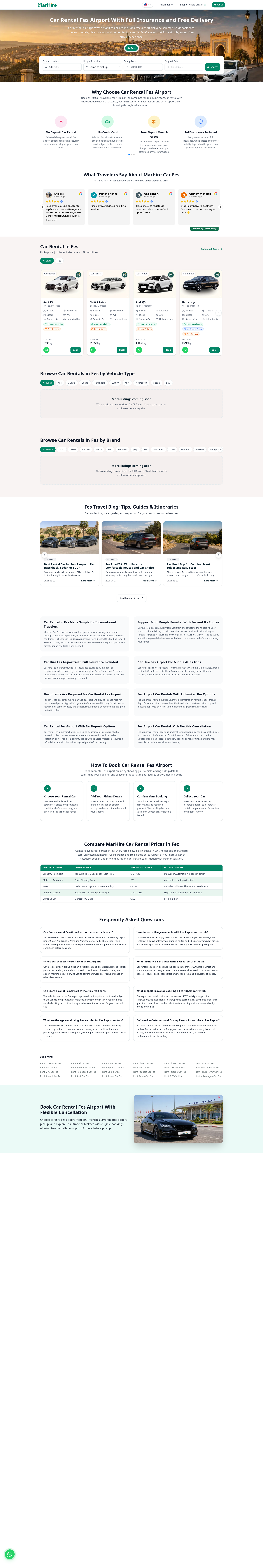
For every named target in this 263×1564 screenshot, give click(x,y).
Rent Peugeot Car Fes (144, 1071)
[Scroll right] (220, 449)
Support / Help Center (191, 4)
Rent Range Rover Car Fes (208, 1071)
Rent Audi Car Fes (80, 1063)
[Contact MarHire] (10, 1554)
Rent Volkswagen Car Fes (208, 1076)
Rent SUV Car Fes (173, 1076)
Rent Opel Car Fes (111, 1071)
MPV (127, 382)
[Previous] (44, 313)
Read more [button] (186, 220)
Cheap (85, 382)
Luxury (115, 382)
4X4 (60, 382)
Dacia (99, 449)
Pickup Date (130, 61)
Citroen (86, 449)
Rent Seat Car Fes (80, 1076)
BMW (73, 449)
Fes (59, 260)
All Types (47, 382)
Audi (61, 449)
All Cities (47, 260)
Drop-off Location (92, 61)
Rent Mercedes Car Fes (207, 1067)
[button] (220, 207)
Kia (145, 449)
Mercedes (158, 449)
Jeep (135, 449)
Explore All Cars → (210, 249)
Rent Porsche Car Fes (175, 1071)
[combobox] (62, 67)
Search (214, 67)
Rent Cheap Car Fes (143, 1063)
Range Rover (216, 449)
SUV (168, 382)
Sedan (156, 382)
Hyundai (122, 449)
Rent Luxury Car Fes (174, 1067)
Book (75, 349)
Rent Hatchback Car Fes (83, 1067)
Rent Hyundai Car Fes (113, 1067)
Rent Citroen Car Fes (174, 1063)
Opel (172, 449)
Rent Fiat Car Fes (48, 1067)
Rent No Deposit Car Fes (83, 1071)
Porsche (200, 449)
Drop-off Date (171, 61)
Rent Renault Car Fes (50, 1076)
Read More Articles (129, 598)
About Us (218, 4)
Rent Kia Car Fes (141, 1067)
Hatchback (100, 382)
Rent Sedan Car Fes (112, 1076)
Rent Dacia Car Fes (204, 1063)
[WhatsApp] (46, 350)
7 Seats (71, 382)
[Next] (219, 313)
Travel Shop (164, 4)
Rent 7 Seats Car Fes (50, 1063)
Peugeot (185, 449)
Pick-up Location (51, 61)
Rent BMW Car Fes (111, 1063)
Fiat (110, 449)
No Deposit (141, 382)
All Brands (48, 449)
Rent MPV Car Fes (49, 1071)
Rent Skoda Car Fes (143, 1076)
